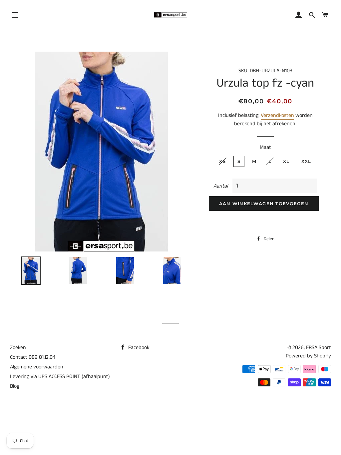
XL (286, 161)
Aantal (220, 186)
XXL (306, 161)
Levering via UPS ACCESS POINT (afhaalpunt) (60, 376)
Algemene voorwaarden (36, 367)
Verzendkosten (277, 115)
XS (222, 161)
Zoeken (18, 347)
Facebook (138, 347)
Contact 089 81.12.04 (32, 357)
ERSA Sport (318, 347)
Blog (14, 386)
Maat (265, 147)
